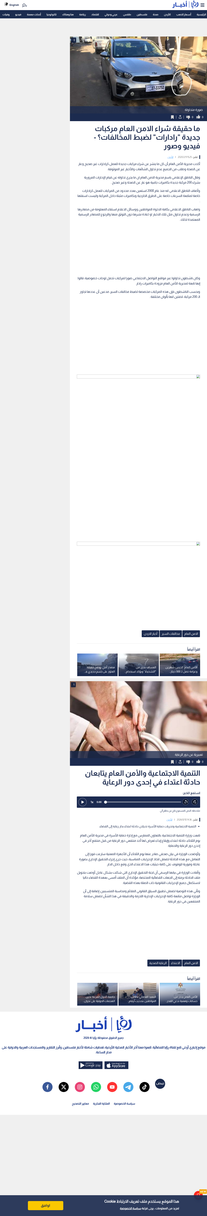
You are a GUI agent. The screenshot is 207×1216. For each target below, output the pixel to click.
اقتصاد (95, 14)
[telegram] (128, 1087)
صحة (155, 14)
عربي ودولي (111, 14)
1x (92, 802)
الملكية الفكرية (101, 1103)
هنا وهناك (68, 14)
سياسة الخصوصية (130, 1208)
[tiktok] (144, 1087)
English (14, 4)
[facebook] (47, 1087)
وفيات (6, 14)
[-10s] (185, 802)
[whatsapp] (96, 1087)
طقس (127, 14)
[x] (64, 1087)
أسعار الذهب (183, 14)
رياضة (82, 14)
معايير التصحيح (80, 1103)
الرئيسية (201, 14)
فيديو (18, 14)
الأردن (167, 14)
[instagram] (80, 1087)
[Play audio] (82, 802)
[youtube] (112, 1087)
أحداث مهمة (34, 14)
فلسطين (142, 14)
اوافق (45, 1205)
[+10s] (194, 802)
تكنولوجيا (51, 14)
